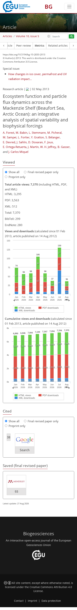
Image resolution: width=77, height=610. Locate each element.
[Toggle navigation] (69, 6)
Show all (14, 172)
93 (16, 491)
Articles (7, 36)
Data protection (51, 600)
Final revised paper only (43, 172)
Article (8, 45)
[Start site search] (71, 36)
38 (8, 437)
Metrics (39, 45)
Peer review (23, 45)
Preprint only (17, 177)
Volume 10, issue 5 (27, 36)
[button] (48, 36)
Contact (19, 600)
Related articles (58, 45)
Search (25, 450)
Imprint (32, 600)
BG (49, 6)
